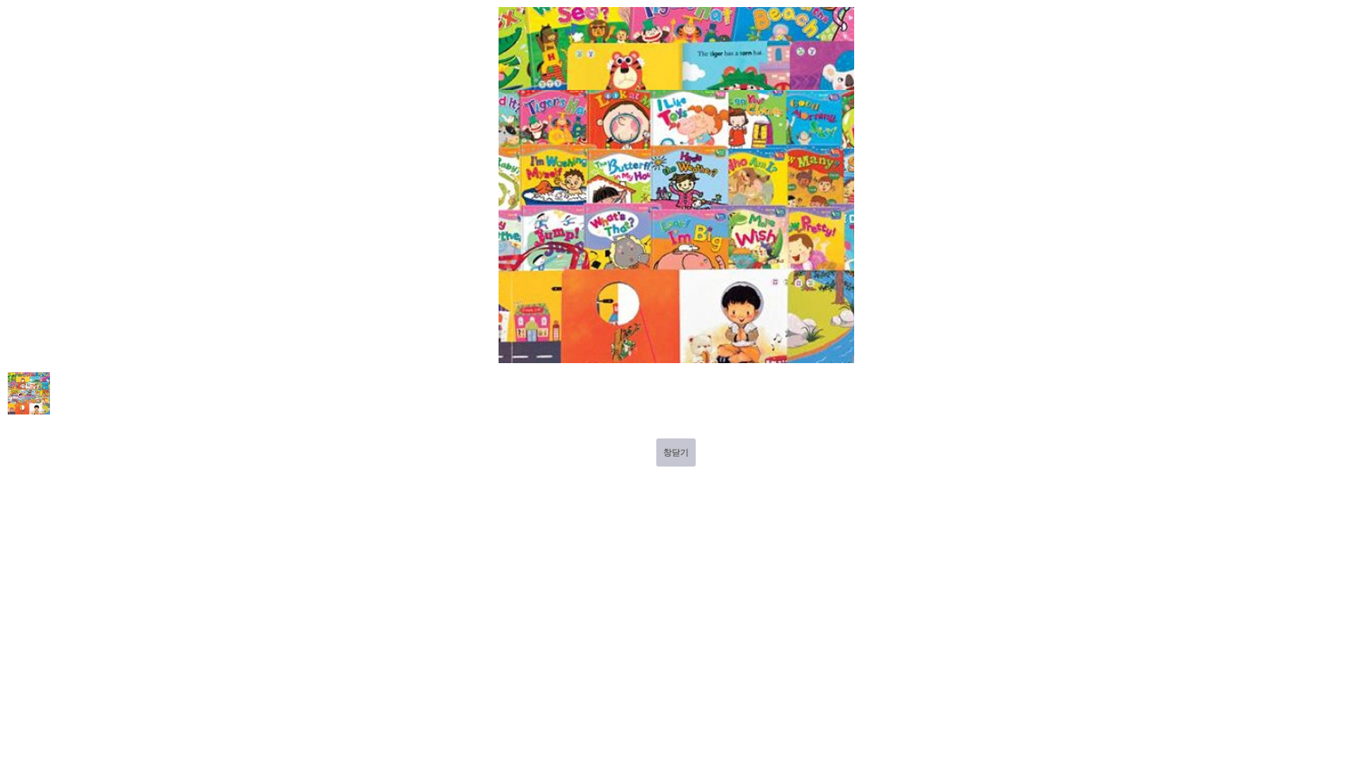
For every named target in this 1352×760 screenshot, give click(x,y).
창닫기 (676, 452)
